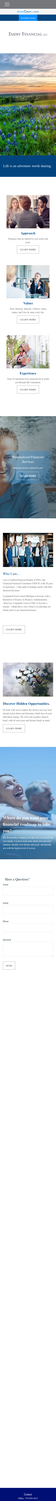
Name (5, 884)
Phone (6, 921)
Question (7, 939)
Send (9, 965)
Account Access (28, 17)
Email (5, 902)
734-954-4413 (31, 1498)
